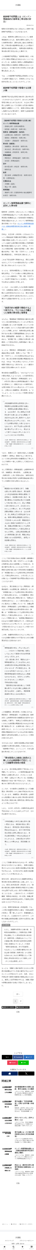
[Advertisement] (18, 1031)
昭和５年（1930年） (9, 1007)
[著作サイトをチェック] (10, 1074)
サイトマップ (9, 1240)
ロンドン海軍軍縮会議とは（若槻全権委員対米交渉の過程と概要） (18, 226)
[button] (32, 638)
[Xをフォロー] (26, 1074)
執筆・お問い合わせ (18, 1243)
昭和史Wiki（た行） (23, 1007)
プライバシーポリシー (27, 1240)
